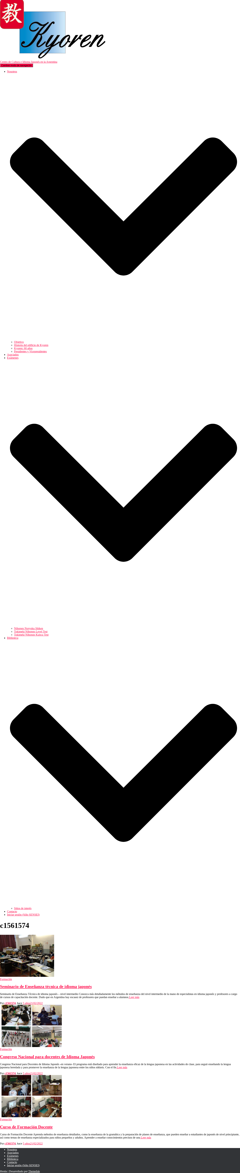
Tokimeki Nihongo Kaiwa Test (31, 634)
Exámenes (12, 1155)
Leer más (133, 997)
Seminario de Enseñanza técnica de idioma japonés (46, 986)
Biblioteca (12, 1159)
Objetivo (19, 341)
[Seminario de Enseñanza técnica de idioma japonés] (27, 976)
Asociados (13, 354)
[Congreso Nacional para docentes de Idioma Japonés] (31, 1046)
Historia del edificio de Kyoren (31, 345)
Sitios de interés (22, 908)
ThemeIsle (34, 1171)
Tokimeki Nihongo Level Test (30, 631)
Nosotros (12, 1149)
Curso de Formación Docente (26, 1127)
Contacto (12, 911)
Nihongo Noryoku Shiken (28, 628)
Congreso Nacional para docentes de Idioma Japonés (47, 1056)
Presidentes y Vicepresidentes (30, 351)
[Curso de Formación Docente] (31, 1116)
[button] (123, 338)
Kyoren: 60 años (23, 348)
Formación (6, 979)
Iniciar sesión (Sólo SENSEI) (23, 914)
